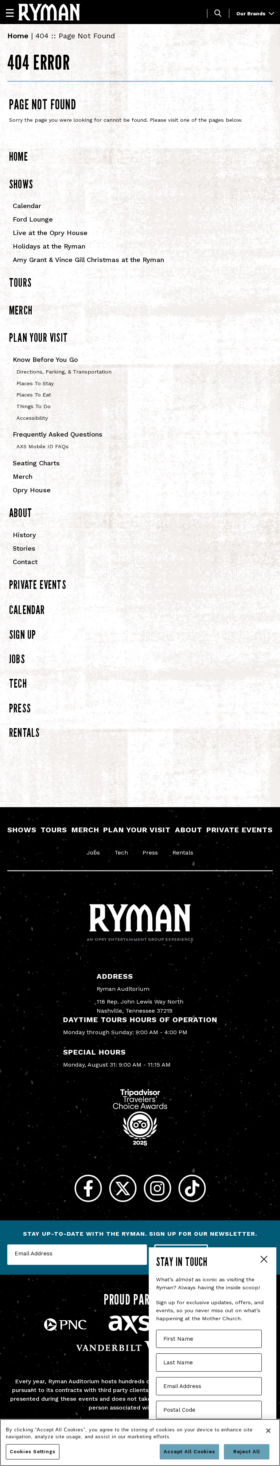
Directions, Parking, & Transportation (64, 372)
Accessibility (32, 418)
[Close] (268, 1431)
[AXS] (129, 1331)
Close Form (263, 1260)
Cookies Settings (32, 1451)
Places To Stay (35, 383)
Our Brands (251, 13)
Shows (21, 184)
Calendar (27, 206)
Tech (18, 683)
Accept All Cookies (189, 1451)
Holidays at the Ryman (49, 246)
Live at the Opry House (50, 232)
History (24, 535)
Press (20, 708)
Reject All (246, 1451)
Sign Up (22, 634)
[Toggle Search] (218, 13)
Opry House (32, 490)
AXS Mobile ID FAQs (42, 446)
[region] (140, 1442)
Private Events (37, 584)
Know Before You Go (45, 359)
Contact (25, 562)
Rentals (24, 732)
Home (17, 35)
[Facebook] (88, 1188)
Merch (20, 310)
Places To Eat (33, 395)
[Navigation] (13, 12)
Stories (24, 548)
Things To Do (33, 406)
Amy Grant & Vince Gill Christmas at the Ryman (88, 259)
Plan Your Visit (38, 337)
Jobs (17, 659)
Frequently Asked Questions (57, 434)
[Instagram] (157, 1188)
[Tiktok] (192, 1188)
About (20, 513)
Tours (20, 282)
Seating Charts (36, 463)
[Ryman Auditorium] (49, 12)
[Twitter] (122, 1188)
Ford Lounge (33, 219)
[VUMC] (140, 1352)
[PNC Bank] (65, 1328)
